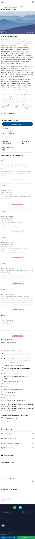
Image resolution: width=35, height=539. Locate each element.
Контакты (5, 520)
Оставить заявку (17, 124)
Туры (3, 517)
